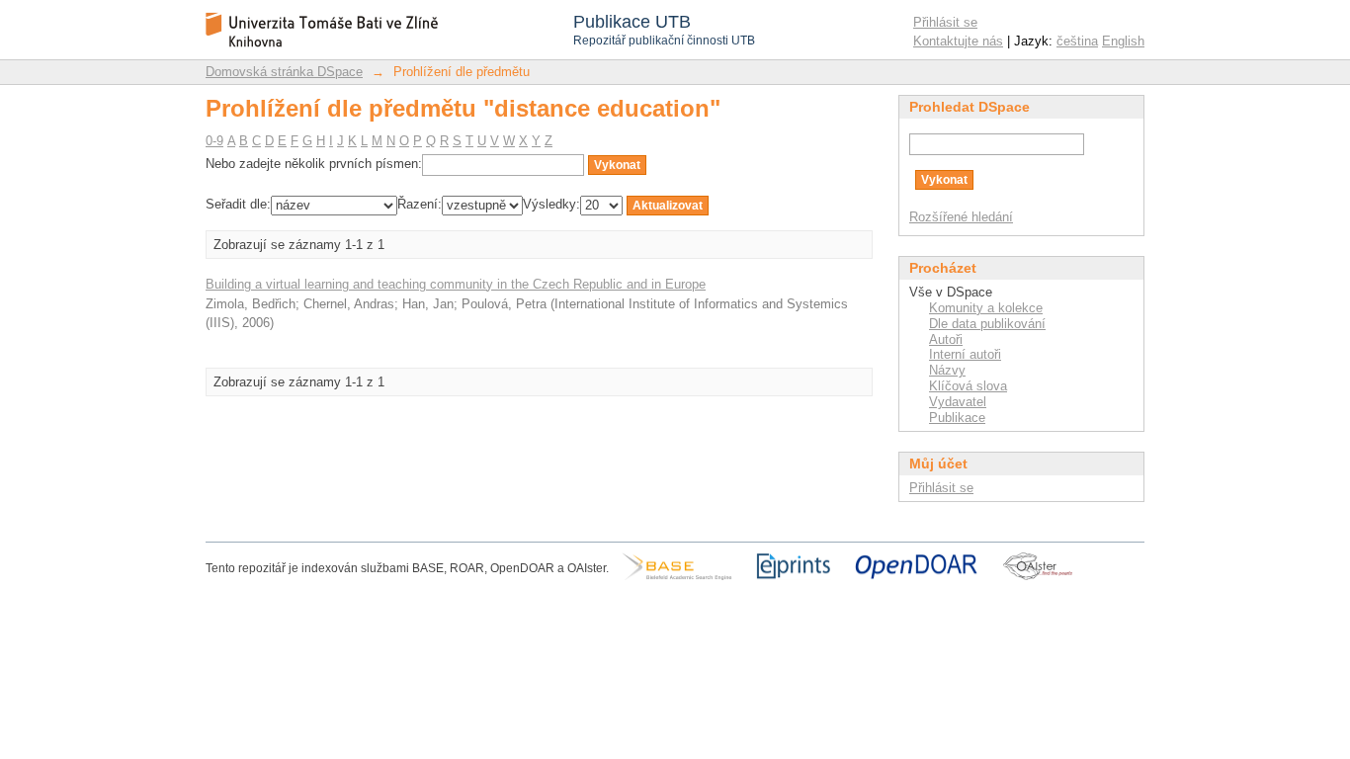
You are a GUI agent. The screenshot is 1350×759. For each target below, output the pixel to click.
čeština (1077, 41)
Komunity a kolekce (986, 307)
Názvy (947, 370)
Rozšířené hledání (961, 217)
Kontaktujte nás (958, 41)
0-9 (214, 140)
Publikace (957, 417)
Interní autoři (965, 354)
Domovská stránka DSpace (284, 71)
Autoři (946, 339)
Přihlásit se (945, 22)
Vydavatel (957, 401)
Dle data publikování (987, 323)
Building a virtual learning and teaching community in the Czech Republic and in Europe (456, 284)
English (1123, 41)
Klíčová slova (968, 386)
